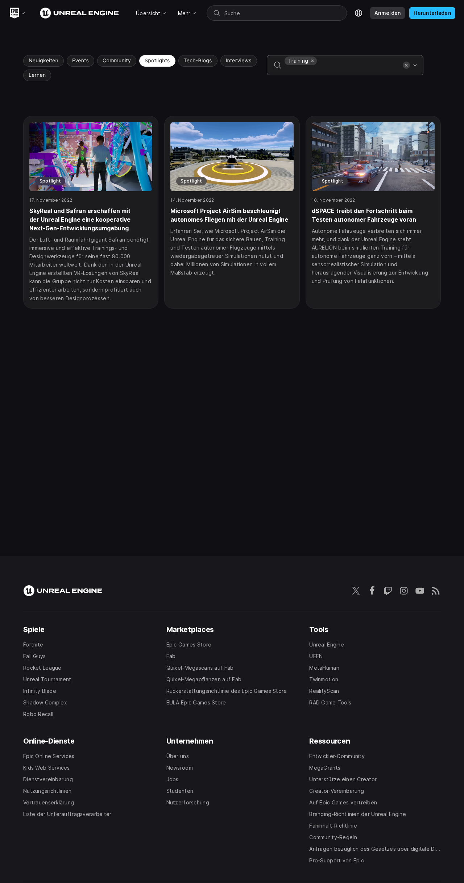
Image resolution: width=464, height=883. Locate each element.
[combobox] (342, 70)
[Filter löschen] (406, 65)
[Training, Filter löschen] (312, 61)
